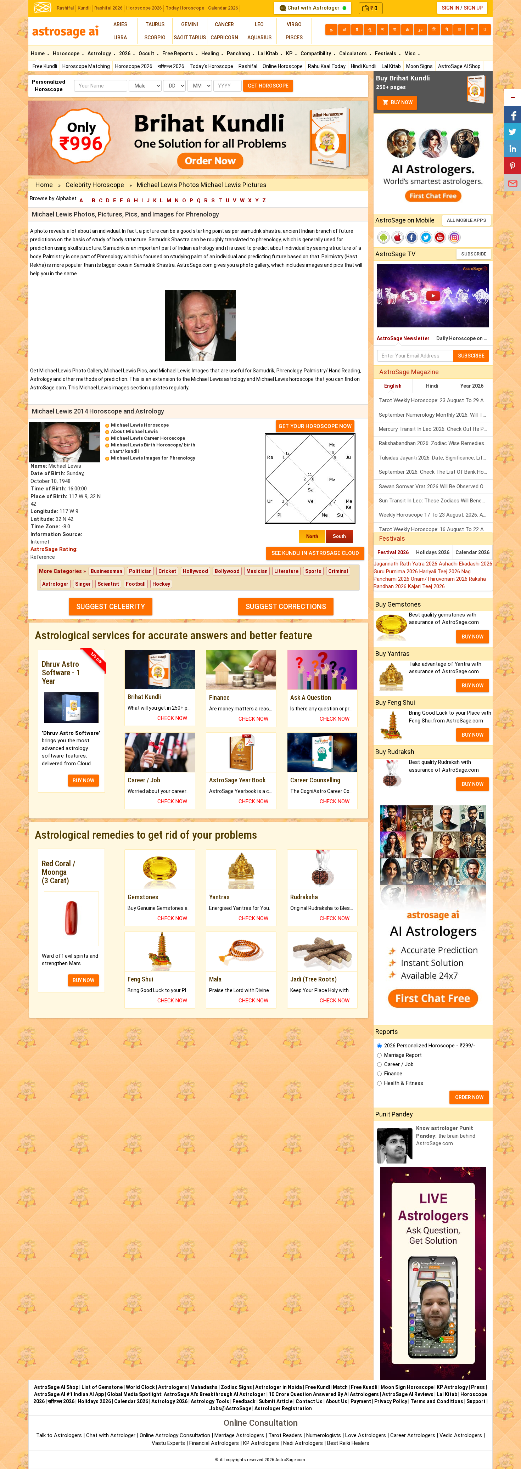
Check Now (172, 718)
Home (38, 53)
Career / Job (399, 1064)
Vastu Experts (168, 1443)
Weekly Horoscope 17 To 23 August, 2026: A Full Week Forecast (436, 515)
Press (478, 1387)
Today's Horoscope (211, 66)
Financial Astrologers (214, 1443)
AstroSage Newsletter (403, 338)
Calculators (353, 53)
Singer (83, 584)
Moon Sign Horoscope (407, 1387)
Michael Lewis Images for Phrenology (153, 458)
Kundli (84, 8)
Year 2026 (471, 386)
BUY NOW (83, 780)
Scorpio (155, 37)
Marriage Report (403, 1055)
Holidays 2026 (432, 552)
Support (476, 1401)
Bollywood (227, 571)
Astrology (100, 53)
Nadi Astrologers (303, 1443)
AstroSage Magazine (409, 372)
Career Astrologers (412, 1435)
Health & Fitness (403, 1083)
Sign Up (473, 8)
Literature (286, 571)
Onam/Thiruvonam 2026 (440, 579)
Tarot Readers (285, 1435)
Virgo (294, 24)
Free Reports (178, 53)
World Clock (140, 1387)
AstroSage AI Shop (459, 66)
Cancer (224, 24)
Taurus (154, 24)
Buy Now (401, 102)
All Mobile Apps (466, 220)
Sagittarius (190, 37)
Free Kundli (45, 66)
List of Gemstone (102, 1387)
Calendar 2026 (223, 8)
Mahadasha (204, 1387)
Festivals (386, 53)
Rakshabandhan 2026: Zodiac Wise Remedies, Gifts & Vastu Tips (436, 443)
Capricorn (224, 37)
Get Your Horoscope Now (315, 426)
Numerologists (324, 1435)
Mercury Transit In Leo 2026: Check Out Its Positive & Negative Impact (436, 429)
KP (289, 53)
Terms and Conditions (436, 1401)
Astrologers (172, 1387)
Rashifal (65, 8)
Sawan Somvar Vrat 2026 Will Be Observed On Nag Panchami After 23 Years (436, 486)
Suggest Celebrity (110, 606)
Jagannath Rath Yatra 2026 (406, 564)
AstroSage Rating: (54, 549)
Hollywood (195, 571)
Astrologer (55, 584)
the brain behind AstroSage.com (445, 1136)
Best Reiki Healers (348, 1443)
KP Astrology (452, 1387)
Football (136, 584)
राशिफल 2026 (171, 66)
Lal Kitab (391, 66)
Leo (259, 24)
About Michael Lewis (134, 431)
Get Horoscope (268, 86)
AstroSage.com (290, 1459)
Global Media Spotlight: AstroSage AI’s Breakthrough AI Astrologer (186, 1394)
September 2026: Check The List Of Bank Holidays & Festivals (436, 472)
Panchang (239, 53)
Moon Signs (419, 66)
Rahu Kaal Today (327, 66)
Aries (120, 24)
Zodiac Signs (236, 1387)
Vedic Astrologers (460, 1435)
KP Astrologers (261, 1443)
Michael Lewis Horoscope (140, 425)
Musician (257, 571)
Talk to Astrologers (59, 1435)
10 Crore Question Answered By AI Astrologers (324, 1394)
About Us (336, 1401)
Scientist (108, 584)
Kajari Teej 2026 (426, 586)
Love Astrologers (365, 1435)
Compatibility (316, 53)
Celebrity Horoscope (95, 184)
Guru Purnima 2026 (396, 571)
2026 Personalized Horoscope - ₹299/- (429, 1045)
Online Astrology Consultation (176, 1435)
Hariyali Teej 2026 (440, 571)
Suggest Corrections (286, 606)
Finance (393, 1073)
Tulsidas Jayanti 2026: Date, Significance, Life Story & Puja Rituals (436, 458)
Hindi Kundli (363, 66)
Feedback (244, 1401)
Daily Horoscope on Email (464, 338)
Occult (147, 53)
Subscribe (473, 254)
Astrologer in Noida (278, 1387)
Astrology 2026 (169, 1401)
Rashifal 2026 (108, 8)
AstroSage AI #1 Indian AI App (69, 1394)
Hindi (432, 386)
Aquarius (259, 37)
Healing (210, 53)
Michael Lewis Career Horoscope (148, 438)
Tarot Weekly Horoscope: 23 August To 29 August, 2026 (436, 400)
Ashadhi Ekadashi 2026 (465, 564)
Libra (120, 37)
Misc (410, 53)
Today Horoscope (185, 8)
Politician (140, 571)
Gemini (189, 24)
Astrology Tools (210, 1401)
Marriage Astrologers (239, 1435)
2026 (125, 53)
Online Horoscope (283, 66)
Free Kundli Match (326, 1387)
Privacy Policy (390, 1401)
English (393, 386)
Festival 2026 (393, 552)
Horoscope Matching (86, 66)
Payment (361, 1401)
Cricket (167, 571)
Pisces (294, 37)
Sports (313, 571)
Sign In (450, 8)
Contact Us (309, 1401)
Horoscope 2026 (144, 8)
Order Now (469, 1097)
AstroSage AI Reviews (407, 1394)
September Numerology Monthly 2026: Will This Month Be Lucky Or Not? (436, 415)
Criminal (338, 571)
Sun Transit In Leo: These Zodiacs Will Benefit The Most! (436, 500)
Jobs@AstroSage (230, 1408)
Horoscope (66, 53)
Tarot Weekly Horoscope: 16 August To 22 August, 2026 (436, 529)
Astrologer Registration (283, 1408)
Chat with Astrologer (313, 8)
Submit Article (275, 1401)
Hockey (161, 584)
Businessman (106, 571)
